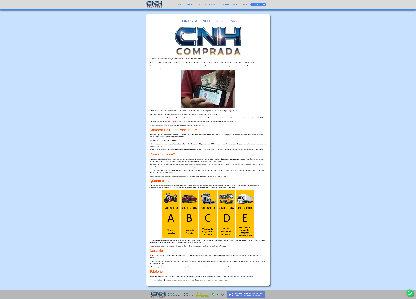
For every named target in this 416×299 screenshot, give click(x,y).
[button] (409, 292)
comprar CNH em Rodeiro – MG (176, 121)
